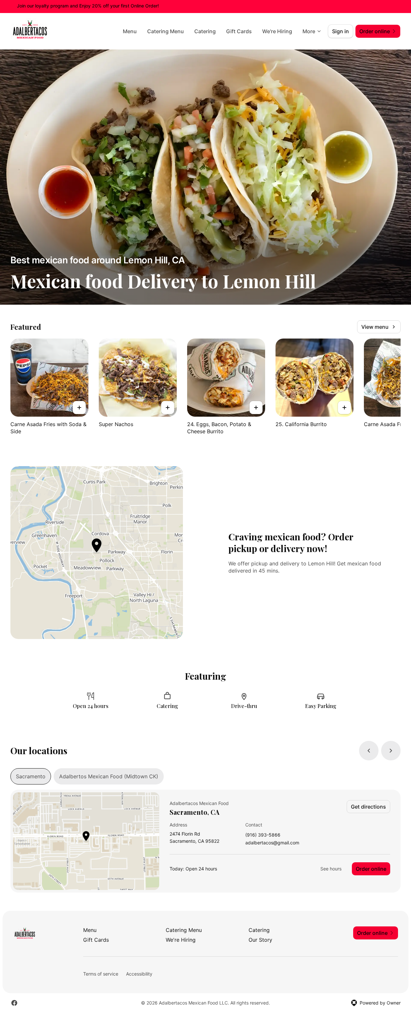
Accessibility (139, 974)
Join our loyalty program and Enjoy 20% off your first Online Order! (88, 5)
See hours (330, 868)
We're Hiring (277, 31)
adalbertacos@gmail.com (272, 843)
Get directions (368, 806)
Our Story (260, 940)
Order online (371, 869)
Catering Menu (165, 31)
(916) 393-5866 (262, 835)
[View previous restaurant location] (369, 750)
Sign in (340, 31)
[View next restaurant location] (391, 750)
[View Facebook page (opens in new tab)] (14, 1003)
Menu (130, 31)
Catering (205, 31)
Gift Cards (239, 31)
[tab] (30, 776)
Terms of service (100, 974)
